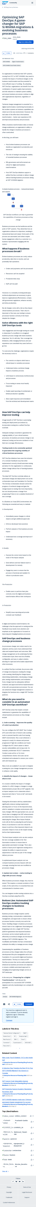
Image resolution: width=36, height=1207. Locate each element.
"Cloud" (23, 1039)
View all (4, 1171)
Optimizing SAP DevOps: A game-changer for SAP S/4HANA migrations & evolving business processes (18, 25)
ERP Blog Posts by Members (11, 7)
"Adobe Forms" (6, 1036)
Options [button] (18, 45)
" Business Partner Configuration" (11, 1033)
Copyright (9, 1192)
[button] (3, 53)
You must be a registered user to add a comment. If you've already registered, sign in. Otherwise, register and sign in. (17, 1013)
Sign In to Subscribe (25, 42)
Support (27, 1197)
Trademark (9, 1197)
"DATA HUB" (27, 1042)
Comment (9, 1020)
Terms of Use (27, 1187)
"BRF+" (15, 1039)
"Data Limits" (6, 1045)
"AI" (15, 1036)
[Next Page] (19, 1048)
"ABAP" (24, 1033)
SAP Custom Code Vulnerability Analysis (15, 1081)
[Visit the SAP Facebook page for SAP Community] (13, 1181)
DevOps (5, 996)
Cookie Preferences (9, 1202)
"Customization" (17, 1042)
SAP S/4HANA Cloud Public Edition (11, 65)
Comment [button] (28, 1004)
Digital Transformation (18, 61)
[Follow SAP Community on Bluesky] (16, 1181)
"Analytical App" (23, 1036)
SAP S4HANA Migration (15, 996)
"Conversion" (6, 1042)
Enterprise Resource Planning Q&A (15, 1075)
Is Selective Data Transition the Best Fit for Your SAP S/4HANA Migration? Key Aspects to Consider (17, 1070)
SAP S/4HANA (6, 61)
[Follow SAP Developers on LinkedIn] (23, 1181)
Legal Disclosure (27, 1192)
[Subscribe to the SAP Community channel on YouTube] (19, 1181)
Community (13, 2)
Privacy (9, 1187)
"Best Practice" (7, 1039)
